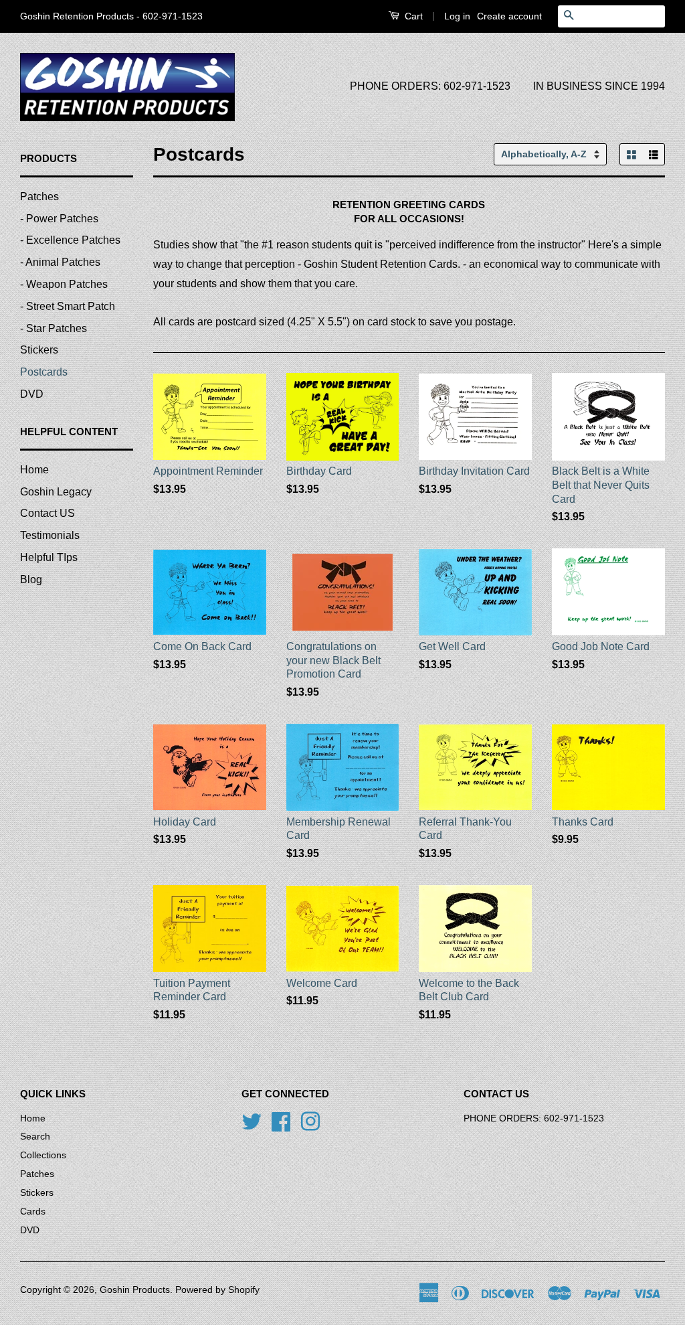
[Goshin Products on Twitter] (251, 1120)
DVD (31, 394)
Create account (509, 16)
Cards (32, 1211)
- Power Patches (59, 218)
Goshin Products (135, 1290)
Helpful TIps (49, 557)
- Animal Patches (60, 262)
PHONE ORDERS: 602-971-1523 (430, 86)
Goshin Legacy (56, 491)
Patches (39, 196)
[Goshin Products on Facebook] (281, 1120)
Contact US (47, 513)
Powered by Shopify (217, 1290)
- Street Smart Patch (67, 306)
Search (35, 1137)
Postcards (44, 372)
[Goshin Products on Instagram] (310, 1120)
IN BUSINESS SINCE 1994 (599, 86)
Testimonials (50, 535)
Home (34, 469)
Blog (31, 579)
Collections (43, 1155)
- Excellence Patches (70, 240)
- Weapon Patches (64, 284)
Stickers (39, 350)
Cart (412, 16)
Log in (457, 16)
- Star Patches (53, 328)
